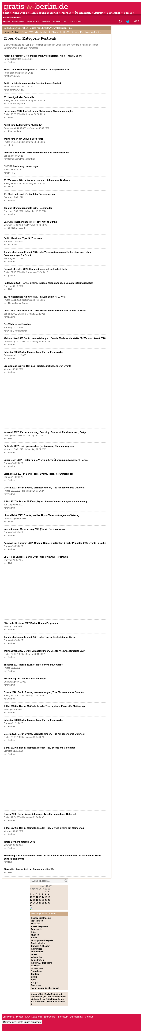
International (37, 951)
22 (46, 900)
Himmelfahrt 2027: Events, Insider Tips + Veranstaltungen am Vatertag (41, 515)
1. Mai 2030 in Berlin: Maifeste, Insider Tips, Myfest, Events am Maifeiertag (44, 828)
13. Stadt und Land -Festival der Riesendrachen (29, 194)
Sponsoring (76, 21)
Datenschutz (76, 1016)
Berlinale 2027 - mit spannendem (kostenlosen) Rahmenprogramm (39, 446)
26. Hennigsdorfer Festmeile (19, 97)
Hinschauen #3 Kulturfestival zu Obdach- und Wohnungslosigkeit (39, 111)
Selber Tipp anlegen (13, 21)
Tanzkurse (36, 985)
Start (6, 13)
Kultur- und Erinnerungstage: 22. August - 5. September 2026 (36, 69)
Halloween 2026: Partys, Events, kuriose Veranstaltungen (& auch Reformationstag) (48, 283)
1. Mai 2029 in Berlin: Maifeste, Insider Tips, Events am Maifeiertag (40, 747)
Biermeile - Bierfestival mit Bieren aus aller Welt (29, 869)
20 (40, 900)
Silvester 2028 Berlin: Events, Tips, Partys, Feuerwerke (33, 720)
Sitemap (88, 1016)
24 (31, 903)
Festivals (16, 32)
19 (37, 900)
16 (49, 897)
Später (128, 13)
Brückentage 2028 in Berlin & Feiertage (25, 678)
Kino (33, 932)
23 (49, 900)
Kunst (34, 937)
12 (37, 897)
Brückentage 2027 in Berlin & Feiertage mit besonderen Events (37, 366)
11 (34, 897)
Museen (35, 935)
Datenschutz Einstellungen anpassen (22, 1022)
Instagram (121, 22)
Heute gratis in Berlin (44, 13)
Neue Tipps (20, 13)
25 (34, 903)
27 (40, 903)
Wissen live (36, 957)
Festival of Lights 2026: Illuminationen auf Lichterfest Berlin (36, 269)
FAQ (65, 21)
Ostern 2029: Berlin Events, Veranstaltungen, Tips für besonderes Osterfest (44, 734)
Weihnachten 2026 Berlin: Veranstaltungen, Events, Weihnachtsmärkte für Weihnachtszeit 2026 (55, 338)
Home (6, 32)
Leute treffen (37, 960)
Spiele (34, 977)
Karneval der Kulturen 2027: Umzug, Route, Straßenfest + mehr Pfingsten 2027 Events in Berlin (55, 543)
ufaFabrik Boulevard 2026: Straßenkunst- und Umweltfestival (36, 152)
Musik (34, 954)
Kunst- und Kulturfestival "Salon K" (23, 125)
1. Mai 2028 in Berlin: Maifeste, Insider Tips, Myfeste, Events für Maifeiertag (44, 706)
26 (37, 903)
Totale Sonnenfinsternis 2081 (19, 841)
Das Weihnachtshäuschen (17, 324)
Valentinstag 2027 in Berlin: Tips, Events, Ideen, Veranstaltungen (38, 474)
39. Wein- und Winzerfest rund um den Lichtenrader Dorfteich (37, 180)
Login (136, 21)
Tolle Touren (37, 921)
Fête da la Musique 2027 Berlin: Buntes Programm (31, 623)
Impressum (62, 1016)
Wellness (35, 965)
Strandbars (36, 971)
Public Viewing (38, 943)
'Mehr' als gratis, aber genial (45, 988)
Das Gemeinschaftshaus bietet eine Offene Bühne (30, 221)
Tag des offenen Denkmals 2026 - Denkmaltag (28, 208)
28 (43, 903)
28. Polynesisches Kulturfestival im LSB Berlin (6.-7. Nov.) (35, 296)
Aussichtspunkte (39, 926)
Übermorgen (83, 13)
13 (40, 897)
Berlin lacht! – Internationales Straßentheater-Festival (32, 83)
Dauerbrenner (12, 17)
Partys (34, 982)
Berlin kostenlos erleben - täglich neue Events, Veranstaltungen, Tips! (38, 28)
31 (31, 905)
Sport (33, 979)
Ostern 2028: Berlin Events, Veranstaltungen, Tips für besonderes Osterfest (44, 692)
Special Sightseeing (41, 918)
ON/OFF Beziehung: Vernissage (21, 166)
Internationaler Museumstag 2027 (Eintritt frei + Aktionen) (34, 529)
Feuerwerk (36, 929)
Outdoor (35, 974)
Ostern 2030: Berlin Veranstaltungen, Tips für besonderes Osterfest (40, 814)
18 (34, 900)
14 (43, 897)
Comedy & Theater (40, 946)
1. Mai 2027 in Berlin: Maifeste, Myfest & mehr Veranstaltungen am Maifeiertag (46, 501)
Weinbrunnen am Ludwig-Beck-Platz (23, 138)
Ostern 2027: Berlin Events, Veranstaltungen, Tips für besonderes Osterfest (44, 487)
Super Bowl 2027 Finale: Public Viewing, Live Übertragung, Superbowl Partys (46, 460)
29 (46, 903)
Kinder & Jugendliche (41, 963)
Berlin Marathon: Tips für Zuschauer (23, 238)
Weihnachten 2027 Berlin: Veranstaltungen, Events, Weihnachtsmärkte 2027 (44, 651)
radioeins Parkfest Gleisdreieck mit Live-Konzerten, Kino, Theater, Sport (42, 55)
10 (31, 897)
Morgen (66, 13)
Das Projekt (8, 1016)
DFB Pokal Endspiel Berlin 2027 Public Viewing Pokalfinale (36, 557)
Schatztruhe (37, 968)
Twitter (128, 22)
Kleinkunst (36, 949)
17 (31, 900)
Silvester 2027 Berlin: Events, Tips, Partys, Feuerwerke (33, 664)
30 (49, 903)
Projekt (46, 21)
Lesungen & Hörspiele (42, 940)
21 (43, 900)
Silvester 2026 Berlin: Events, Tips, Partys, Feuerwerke (33, 352)
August (98, 13)
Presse (57, 21)
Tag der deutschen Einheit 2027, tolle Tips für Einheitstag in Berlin (40, 637)
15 (46, 897)
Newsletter (33, 21)
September (113, 13)
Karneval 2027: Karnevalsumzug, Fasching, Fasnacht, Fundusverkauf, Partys (45, 432)
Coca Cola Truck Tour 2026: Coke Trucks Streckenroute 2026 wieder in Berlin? (46, 310)
